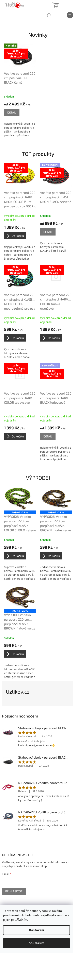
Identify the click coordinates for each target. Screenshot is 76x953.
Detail (11, 112)
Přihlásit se (13, 891)
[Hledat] (49, 15)
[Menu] (70, 15)
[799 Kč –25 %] (20, 498)
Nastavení (36, 930)
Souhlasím (36, 943)
